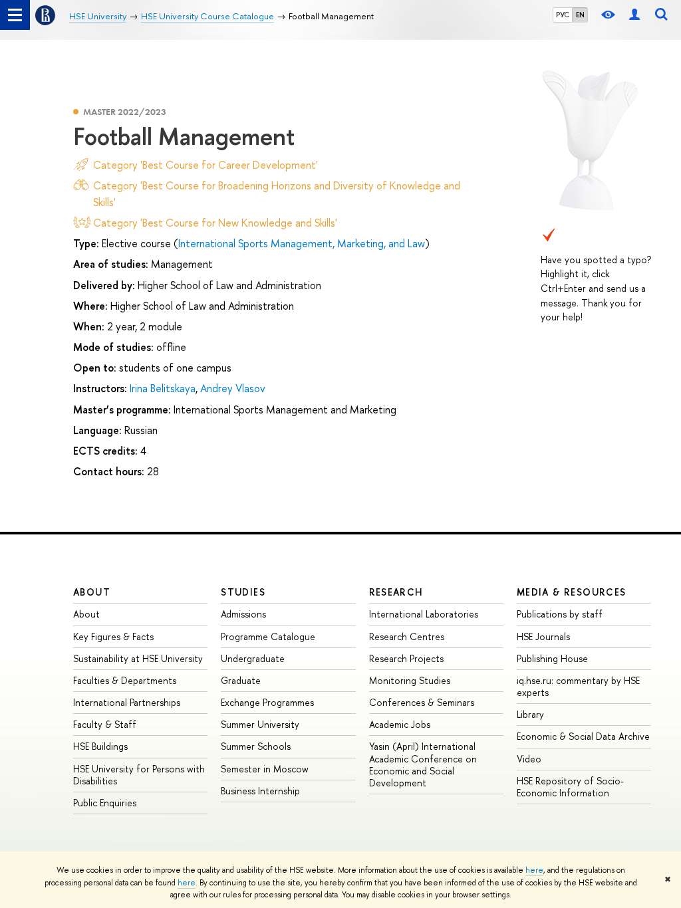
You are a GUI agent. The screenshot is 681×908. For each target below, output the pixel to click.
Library (530, 714)
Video (529, 758)
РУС (562, 14)
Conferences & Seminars (421, 702)
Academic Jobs (399, 724)
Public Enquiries (104, 802)
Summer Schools (256, 746)
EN (580, 14)
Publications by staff (560, 614)
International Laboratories (423, 614)
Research (396, 592)
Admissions (243, 614)
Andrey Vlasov (232, 388)
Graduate (241, 680)
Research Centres (406, 636)
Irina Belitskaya (163, 388)
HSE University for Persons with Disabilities (139, 774)
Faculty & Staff (104, 724)
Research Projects (406, 658)
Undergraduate (253, 658)
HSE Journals (543, 636)
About (91, 592)
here (534, 870)
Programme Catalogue (268, 636)
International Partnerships (126, 702)
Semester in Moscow (265, 768)
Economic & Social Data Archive (583, 736)
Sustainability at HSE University (138, 658)
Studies (243, 592)
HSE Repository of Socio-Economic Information (570, 786)
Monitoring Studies (409, 680)
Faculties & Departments (124, 680)
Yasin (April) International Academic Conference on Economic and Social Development (423, 764)
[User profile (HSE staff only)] (634, 15)
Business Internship (260, 790)
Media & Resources (571, 592)
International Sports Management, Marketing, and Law (301, 243)
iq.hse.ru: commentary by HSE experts (578, 686)
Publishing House (552, 658)
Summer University (260, 724)
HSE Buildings (100, 746)
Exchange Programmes (267, 702)
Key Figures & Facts (113, 636)
